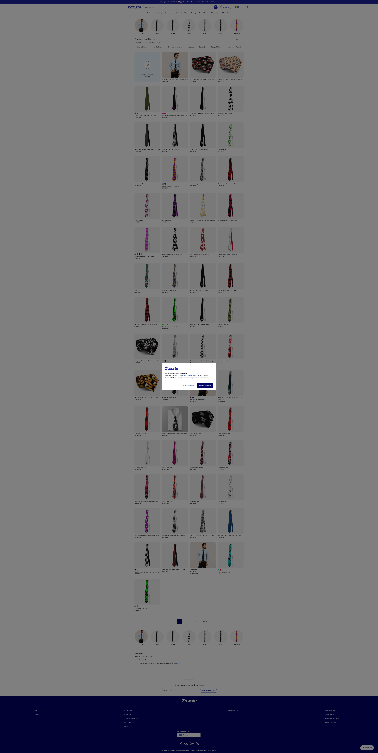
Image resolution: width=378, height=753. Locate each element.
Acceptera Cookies (205, 386)
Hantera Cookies (189, 386)
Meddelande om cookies (189, 376)
